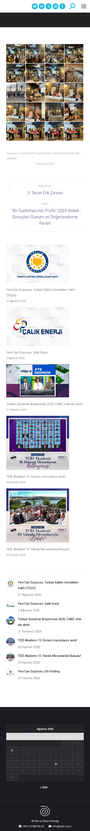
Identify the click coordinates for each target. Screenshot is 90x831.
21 (56, 764)
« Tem (44, 787)
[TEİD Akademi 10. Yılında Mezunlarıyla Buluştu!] (37, 516)
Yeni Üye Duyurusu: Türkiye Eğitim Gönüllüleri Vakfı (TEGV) (40, 292)
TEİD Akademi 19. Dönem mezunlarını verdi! (36, 477)
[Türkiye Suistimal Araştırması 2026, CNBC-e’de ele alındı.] (37, 381)
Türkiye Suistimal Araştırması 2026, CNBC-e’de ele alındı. (44, 404)
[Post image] (10, 584)
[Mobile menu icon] (84, 6)
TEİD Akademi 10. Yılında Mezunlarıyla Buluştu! (37, 549)
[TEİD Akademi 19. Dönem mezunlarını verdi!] (37, 444)
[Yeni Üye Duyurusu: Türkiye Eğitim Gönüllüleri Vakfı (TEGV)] (37, 264)
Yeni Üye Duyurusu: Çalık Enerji (27, 352)
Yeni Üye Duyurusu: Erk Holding (39, 671)
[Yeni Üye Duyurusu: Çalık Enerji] (37, 327)
